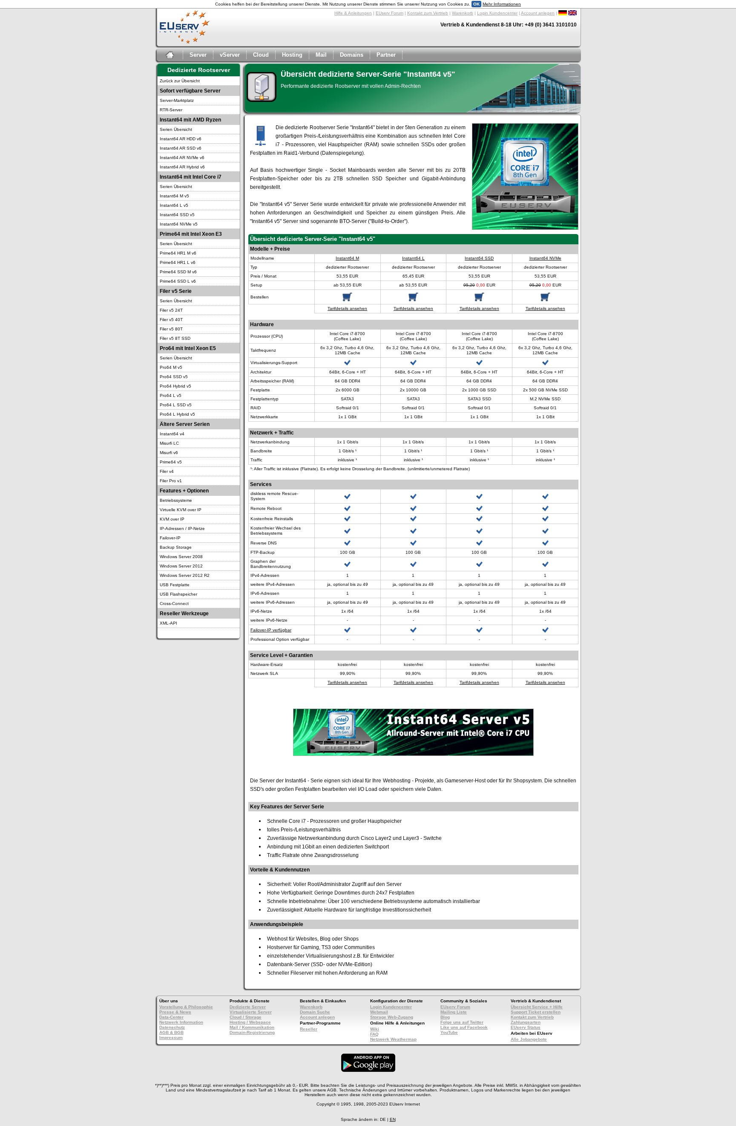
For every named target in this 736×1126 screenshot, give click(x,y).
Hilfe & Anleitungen (353, 13)
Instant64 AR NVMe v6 (182, 157)
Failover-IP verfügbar (270, 630)
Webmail (379, 1012)
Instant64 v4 (172, 433)
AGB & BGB (171, 1032)
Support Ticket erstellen (536, 1012)
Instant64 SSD (479, 258)
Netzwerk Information (181, 1022)
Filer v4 (167, 471)
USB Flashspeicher (178, 594)
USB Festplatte (175, 584)
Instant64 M (347, 258)
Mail (321, 55)
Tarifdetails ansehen (347, 308)
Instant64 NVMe (545, 258)
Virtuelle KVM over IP (180, 509)
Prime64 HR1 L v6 (178, 262)
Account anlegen (538, 13)
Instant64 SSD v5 (177, 214)
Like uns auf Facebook (464, 1027)
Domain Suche (315, 1012)
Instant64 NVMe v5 (179, 224)
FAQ (374, 1034)
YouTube (449, 1032)
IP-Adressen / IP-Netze (182, 528)
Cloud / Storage (246, 1017)
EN (393, 1119)
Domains (351, 55)
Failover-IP (170, 538)
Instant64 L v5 (174, 205)
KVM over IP (172, 519)
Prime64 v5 (171, 462)
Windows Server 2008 (181, 556)
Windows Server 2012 (181, 566)
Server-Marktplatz (177, 100)
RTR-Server (171, 109)
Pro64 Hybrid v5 (175, 386)
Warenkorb (462, 13)
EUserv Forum (389, 13)
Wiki (374, 1029)
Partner (386, 55)
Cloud (261, 55)
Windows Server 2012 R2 (185, 575)
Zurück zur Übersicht (180, 80)
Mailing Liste (453, 1012)
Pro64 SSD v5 (174, 376)
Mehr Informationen (502, 4)
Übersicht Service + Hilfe (537, 1006)
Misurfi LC (169, 443)
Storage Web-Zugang (391, 1017)
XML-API (168, 623)
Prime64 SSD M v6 (178, 271)
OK (476, 4)
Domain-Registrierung (252, 1032)
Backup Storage (176, 547)
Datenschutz (172, 1027)
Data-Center (171, 1017)
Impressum (171, 1037)
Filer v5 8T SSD (175, 338)
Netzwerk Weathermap (393, 1039)
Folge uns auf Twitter (461, 1022)
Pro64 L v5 (170, 395)
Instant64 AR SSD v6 (180, 148)
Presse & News (175, 1012)
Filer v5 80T (171, 329)
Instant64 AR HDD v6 (180, 138)
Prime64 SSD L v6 (178, 281)
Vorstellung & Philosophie (186, 1006)
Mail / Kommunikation (252, 1027)
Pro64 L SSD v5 (176, 404)
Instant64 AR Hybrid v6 (182, 167)
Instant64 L (413, 258)
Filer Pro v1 (171, 480)
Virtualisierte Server (251, 1012)
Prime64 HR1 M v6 (178, 253)
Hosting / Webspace (250, 1022)
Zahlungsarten (525, 1022)
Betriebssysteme (176, 500)
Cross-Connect (174, 603)
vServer (230, 55)
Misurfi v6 (169, 452)
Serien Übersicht (176, 129)
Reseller (308, 1029)
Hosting (292, 55)
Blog (445, 1017)
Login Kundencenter (497, 13)
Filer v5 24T (171, 310)
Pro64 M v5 (171, 367)
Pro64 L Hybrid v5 (177, 414)
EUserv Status (525, 1027)
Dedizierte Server (248, 1006)
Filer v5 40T (171, 319)
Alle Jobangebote (529, 1039)
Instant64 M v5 (174, 196)
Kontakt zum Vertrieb (427, 13)
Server (198, 55)
